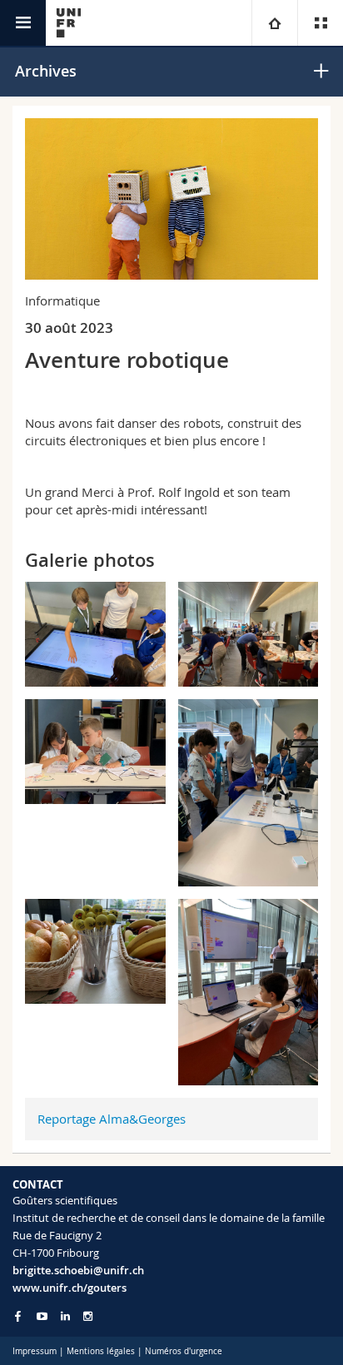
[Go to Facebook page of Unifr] (17, 1315)
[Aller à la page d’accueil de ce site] (69, 23)
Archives (46, 71)
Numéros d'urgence (183, 1351)
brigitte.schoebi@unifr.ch (78, 1270)
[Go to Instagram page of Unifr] (87, 1316)
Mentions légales (101, 1351)
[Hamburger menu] (23, 23)
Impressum (34, 1351)
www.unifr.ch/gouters (69, 1287)
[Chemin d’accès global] (274, 23)
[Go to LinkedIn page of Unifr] (65, 1316)
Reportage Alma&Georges (111, 1118)
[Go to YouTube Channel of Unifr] (42, 1316)
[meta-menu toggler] (320, 23)
